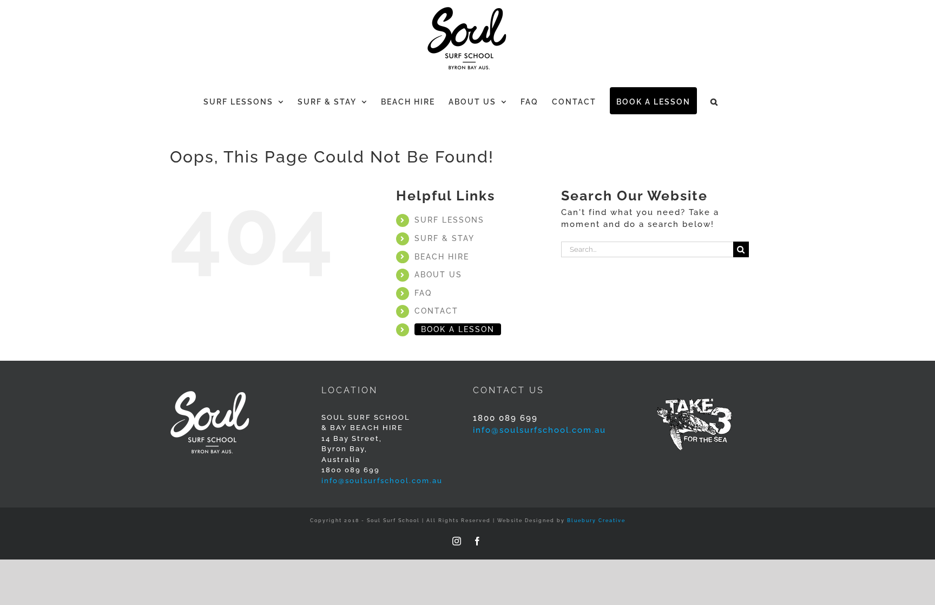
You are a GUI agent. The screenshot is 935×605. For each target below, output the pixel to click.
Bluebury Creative (596, 520)
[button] (714, 100)
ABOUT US (438, 274)
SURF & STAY (444, 238)
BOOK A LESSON (458, 329)
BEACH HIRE (441, 256)
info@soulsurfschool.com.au (382, 481)
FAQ (423, 293)
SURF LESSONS (449, 220)
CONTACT (436, 311)
